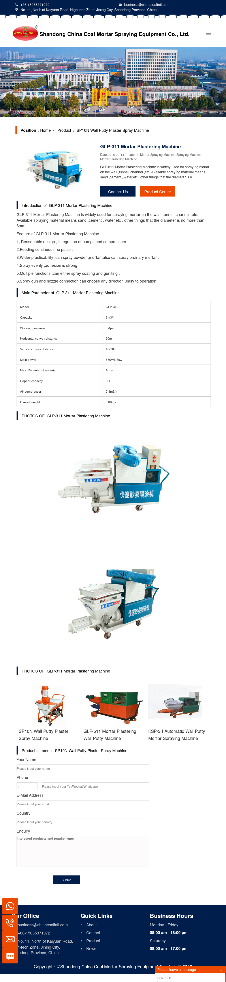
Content (164, 978)
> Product (90, 940)
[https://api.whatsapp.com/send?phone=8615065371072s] (8, 904)
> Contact (90, 932)
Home (45, 130)
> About (89, 924)
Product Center (157, 191)
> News (88, 948)
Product (63, 130)
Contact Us (118, 191)
